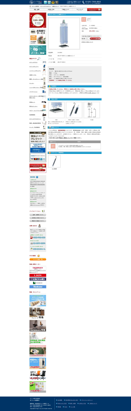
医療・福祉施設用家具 (35, 123)
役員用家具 (32, 114)
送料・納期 (73, 403)
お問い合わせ (92, 92)
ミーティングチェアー (35, 70)
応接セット (32, 102)
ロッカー (31, 83)
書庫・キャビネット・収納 (36, 79)
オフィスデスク (33, 62)
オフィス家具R (35, 6)
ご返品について (93, 403)
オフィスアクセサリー (45, 6)
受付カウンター (33, 106)
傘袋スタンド (55, 6)
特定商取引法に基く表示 (72, 400)
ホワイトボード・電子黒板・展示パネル (36, 96)
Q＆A (65, 406)
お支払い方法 (82, 403)
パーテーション (33, 91)
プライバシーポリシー (87, 400)
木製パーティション (35, 205)
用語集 (59, 406)
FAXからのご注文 (62, 403)
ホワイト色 (35, 194)
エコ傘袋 (54, 168)
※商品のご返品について (87, 42)
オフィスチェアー (34, 66)
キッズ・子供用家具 (34, 127)
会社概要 (60, 400)
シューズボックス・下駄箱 (36, 87)
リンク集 (73, 406)
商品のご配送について (65, 137)
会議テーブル (32, 75)
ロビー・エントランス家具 (36, 110)
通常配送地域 (76, 130)
